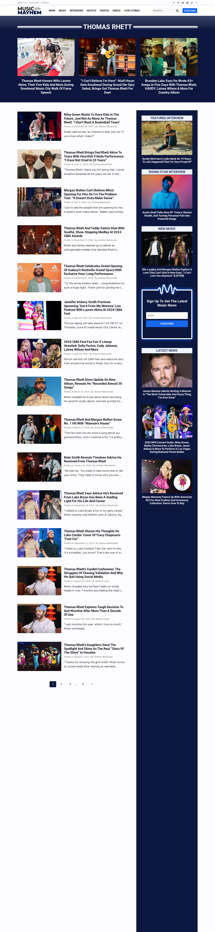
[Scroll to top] (208, 926)
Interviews (76, 10)
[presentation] (167, 138)
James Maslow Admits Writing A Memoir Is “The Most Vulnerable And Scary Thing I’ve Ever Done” (167, 394)
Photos (104, 10)
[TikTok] (192, 3)
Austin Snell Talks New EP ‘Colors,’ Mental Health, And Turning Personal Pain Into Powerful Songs (167, 215)
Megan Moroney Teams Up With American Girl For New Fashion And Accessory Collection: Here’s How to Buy (167, 500)
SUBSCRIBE (190, 10)
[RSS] (196, 3)
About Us (22, 3)
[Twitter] (178, 3)
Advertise (34, 3)
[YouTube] (183, 3)
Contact (45, 3)
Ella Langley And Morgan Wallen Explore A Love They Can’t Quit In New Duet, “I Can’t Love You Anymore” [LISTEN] (167, 272)
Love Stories (132, 10)
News (52, 10)
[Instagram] (187, 3)
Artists (91, 10)
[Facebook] (174, 3)
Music (62, 10)
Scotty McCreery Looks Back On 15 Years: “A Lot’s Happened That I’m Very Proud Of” (167, 160)
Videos (116, 10)
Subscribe (167, 323)
